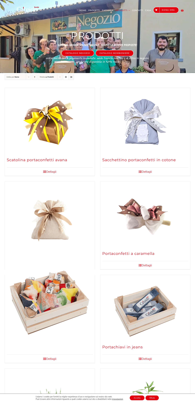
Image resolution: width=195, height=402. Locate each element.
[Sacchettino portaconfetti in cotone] (145, 121)
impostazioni (117, 399)
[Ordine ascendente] (34, 77)
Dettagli (51, 171)
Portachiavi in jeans (122, 347)
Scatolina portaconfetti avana (37, 160)
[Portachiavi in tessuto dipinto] (50, 296)
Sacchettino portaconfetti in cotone (139, 160)
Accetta (137, 398)
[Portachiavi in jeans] (145, 308)
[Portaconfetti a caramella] (145, 215)
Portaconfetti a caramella (128, 253)
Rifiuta (152, 398)
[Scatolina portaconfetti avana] (50, 121)
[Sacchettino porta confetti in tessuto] (50, 215)
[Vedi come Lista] (71, 77)
